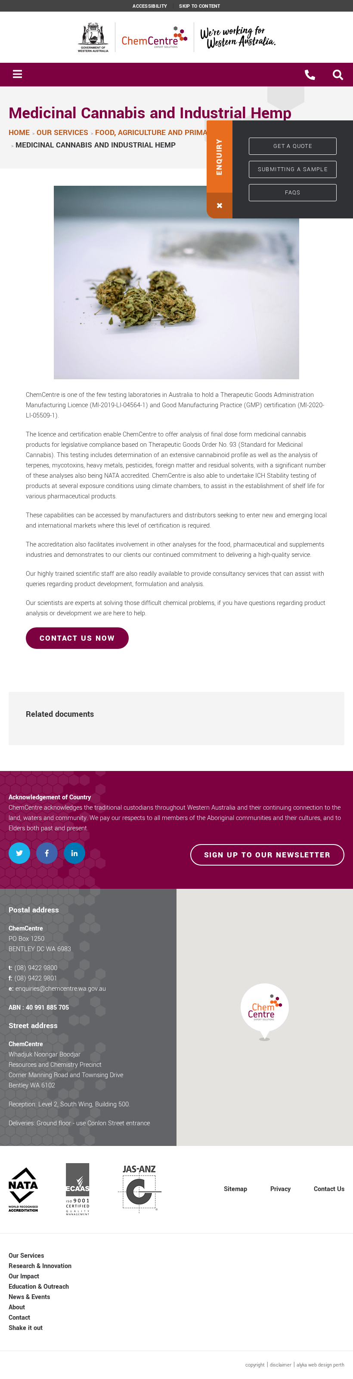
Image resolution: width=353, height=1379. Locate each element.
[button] (338, 74)
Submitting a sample (293, 169)
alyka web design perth (320, 1365)
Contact (19, 1317)
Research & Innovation (40, 1266)
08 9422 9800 (310, 74)
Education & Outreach (39, 1286)
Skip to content (199, 6)
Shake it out (26, 1328)
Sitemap (235, 1189)
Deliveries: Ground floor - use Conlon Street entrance (79, 1123)
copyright (255, 1365)
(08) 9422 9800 (35, 968)
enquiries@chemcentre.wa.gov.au (60, 988)
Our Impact (24, 1276)
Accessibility (150, 6)
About (17, 1307)
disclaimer (280, 1365)
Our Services (26, 1255)
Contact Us (329, 1189)
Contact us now (77, 638)
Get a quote (292, 146)
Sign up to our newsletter (267, 855)
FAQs (293, 193)
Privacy (280, 1189)
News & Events (29, 1297)
